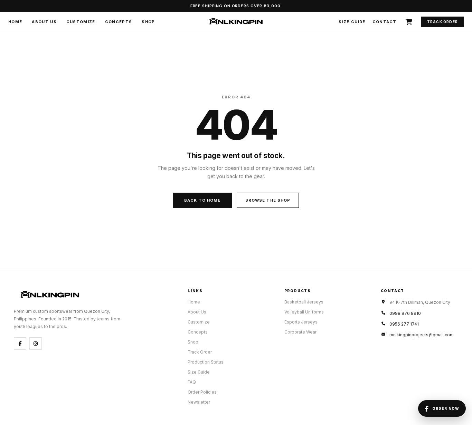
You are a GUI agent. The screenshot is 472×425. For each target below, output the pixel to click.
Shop (148, 21)
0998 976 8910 (405, 313)
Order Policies (202, 392)
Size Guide (352, 21)
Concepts (118, 21)
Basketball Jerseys (303, 302)
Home (15, 21)
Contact (384, 21)
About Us (44, 21)
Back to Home (202, 200)
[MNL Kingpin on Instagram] (35, 343)
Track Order (442, 22)
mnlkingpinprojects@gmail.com (421, 334)
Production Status (206, 362)
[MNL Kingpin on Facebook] (20, 343)
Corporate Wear (300, 332)
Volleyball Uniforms (304, 312)
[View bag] (409, 22)
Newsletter (199, 402)
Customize (80, 21)
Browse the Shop (268, 200)
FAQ (192, 382)
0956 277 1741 (404, 324)
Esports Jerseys (301, 322)
